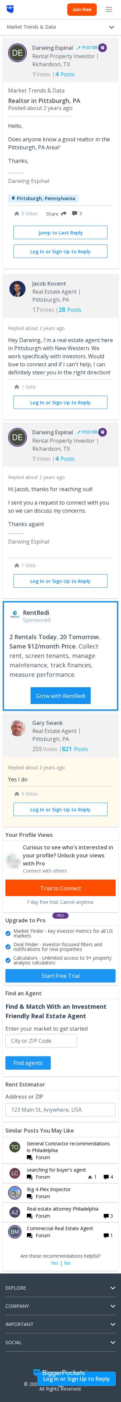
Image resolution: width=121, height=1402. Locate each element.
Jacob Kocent (49, 283)
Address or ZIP (24, 1096)
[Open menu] (109, 9)
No (67, 1263)
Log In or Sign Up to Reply (60, 251)
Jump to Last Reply (60, 232)
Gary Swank (47, 723)
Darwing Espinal (52, 47)
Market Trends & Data (36, 90)
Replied (36, 328)
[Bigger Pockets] (10, 9)
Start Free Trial (61, 976)
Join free (82, 9)
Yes (54, 1263)
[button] (55, 214)
